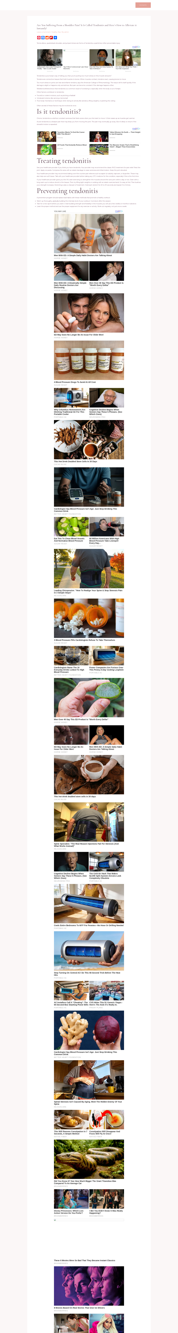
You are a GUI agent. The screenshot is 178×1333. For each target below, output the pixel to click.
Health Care (98, 5)
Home (59, 5)
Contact (129, 5)
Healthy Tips (56, 32)
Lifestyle (120, 5)
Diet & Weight (70, 5)
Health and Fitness (84, 5)
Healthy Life (110, 5)
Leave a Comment (43, 32)
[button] (143, 5)
